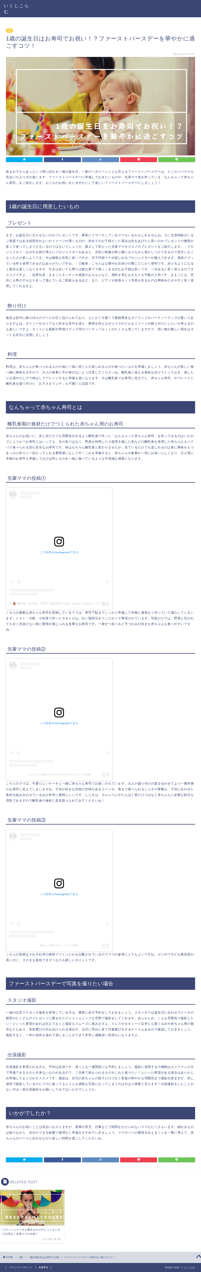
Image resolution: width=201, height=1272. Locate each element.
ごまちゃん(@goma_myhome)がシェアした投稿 (59, 774)
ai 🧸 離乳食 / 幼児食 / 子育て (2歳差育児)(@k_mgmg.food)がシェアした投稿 (60, 603)
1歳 (9, 30)
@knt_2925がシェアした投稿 (59, 945)
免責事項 (43, 1267)
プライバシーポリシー (21, 1267)
